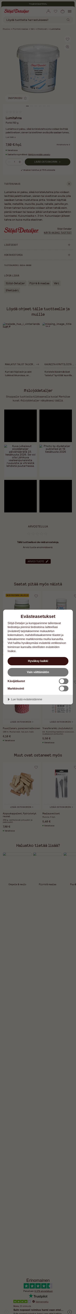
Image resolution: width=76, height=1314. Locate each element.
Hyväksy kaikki (38, 660)
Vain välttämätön (38, 672)
